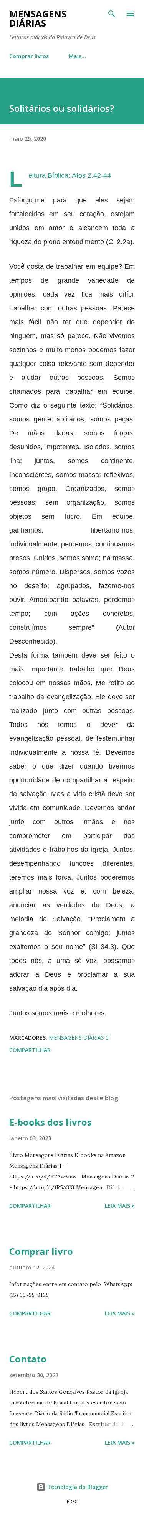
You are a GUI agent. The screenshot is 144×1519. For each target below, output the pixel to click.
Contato (27, 1358)
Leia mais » (120, 1205)
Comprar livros (29, 56)
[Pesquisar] (111, 14)
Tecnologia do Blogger (77, 1486)
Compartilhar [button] (30, 1050)
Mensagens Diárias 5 (79, 1037)
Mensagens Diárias (37, 18)
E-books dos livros (50, 1122)
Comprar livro (41, 1251)
